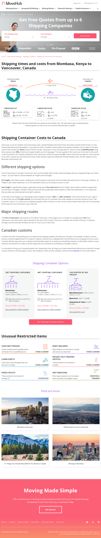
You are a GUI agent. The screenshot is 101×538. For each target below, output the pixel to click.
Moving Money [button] (48, 8)
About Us (77, 3)
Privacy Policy (35, 522)
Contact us (12, 522)
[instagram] (99, 522)
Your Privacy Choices (47, 522)
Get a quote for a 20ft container (17, 310)
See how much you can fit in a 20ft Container (18, 300)
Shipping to (88, 80)
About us (4, 522)
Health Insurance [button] (82, 8)
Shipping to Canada (29, 56)
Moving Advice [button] (11, 8)
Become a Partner (23, 522)
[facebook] (87, 522)
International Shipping (14, 56)
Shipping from (13, 80)
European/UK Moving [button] (30, 8)
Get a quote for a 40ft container (49, 310)
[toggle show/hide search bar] (97, 8)
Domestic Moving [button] (65, 8)
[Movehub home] (12, 3)
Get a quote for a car (77, 312)
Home (3, 56)
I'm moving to (46, 34)
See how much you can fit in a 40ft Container (50, 300)
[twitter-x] (93, 522)
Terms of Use (60, 522)
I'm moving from (11, 34)
